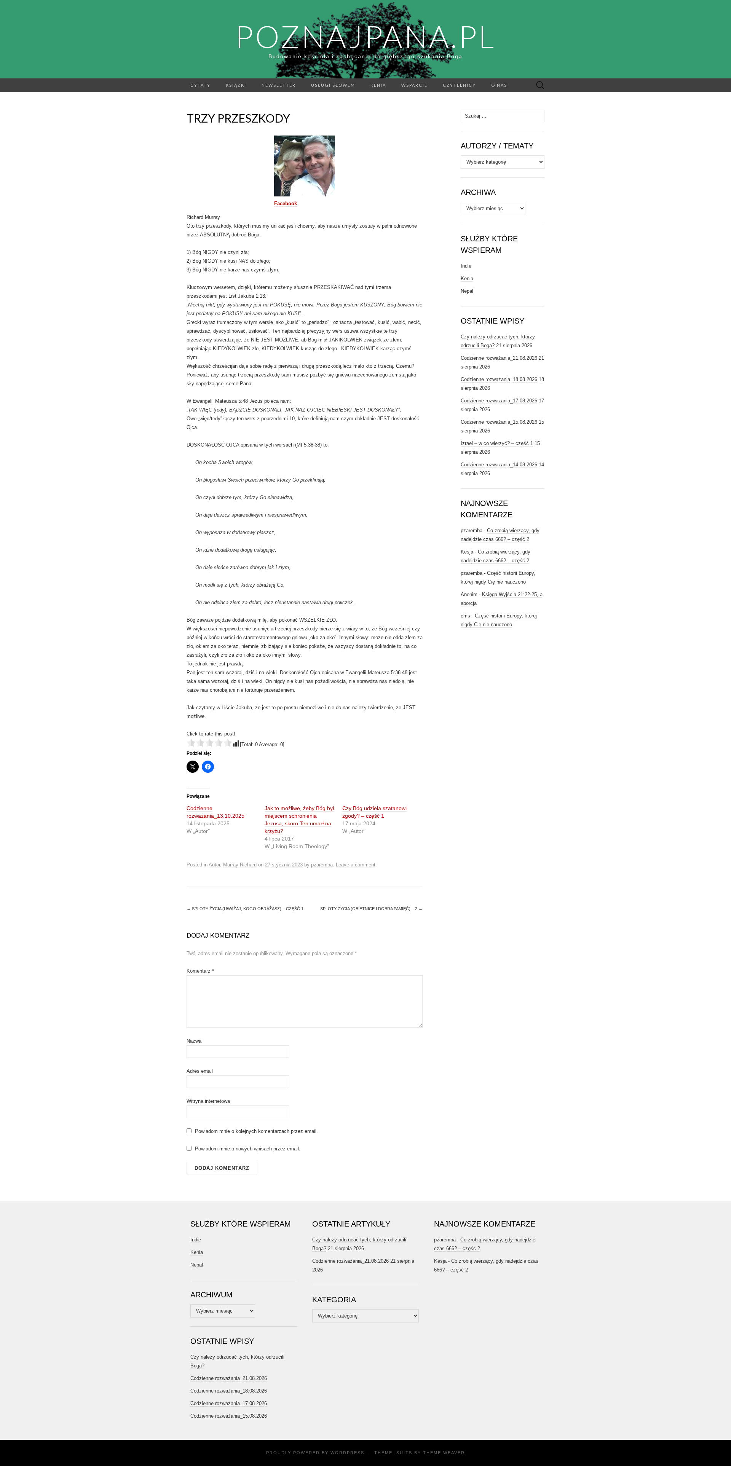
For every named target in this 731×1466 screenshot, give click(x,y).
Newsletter (279, 85)
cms (465, 616)
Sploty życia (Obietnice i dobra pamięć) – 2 (371, 908)
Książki (236, 85)
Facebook (285, 203)
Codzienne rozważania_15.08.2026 (499, 422)
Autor (214, 865)
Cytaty (200, 85)
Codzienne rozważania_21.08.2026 (499, 358)
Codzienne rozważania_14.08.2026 (499, 464)
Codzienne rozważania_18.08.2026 (499, 379)
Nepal (467, 291)
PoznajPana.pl (365, 36)
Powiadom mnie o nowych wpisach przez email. (247, 1149)
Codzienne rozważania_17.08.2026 (499, 401)
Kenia (378, 85)
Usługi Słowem (333, 85)
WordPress (347, 1452)
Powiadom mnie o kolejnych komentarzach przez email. (256, 1131)
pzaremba (322, 865)
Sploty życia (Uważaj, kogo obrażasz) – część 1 (245, 908)
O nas (499, 85)
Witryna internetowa (208, 1101)
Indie (466, 266)
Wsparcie (414, 85)
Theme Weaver (444, 1452)
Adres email (200, 1071)
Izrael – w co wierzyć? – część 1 (497, 443)
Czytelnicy (459, 85)
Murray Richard (240, 865)
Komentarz (200, 971)
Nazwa (194, 1041)
